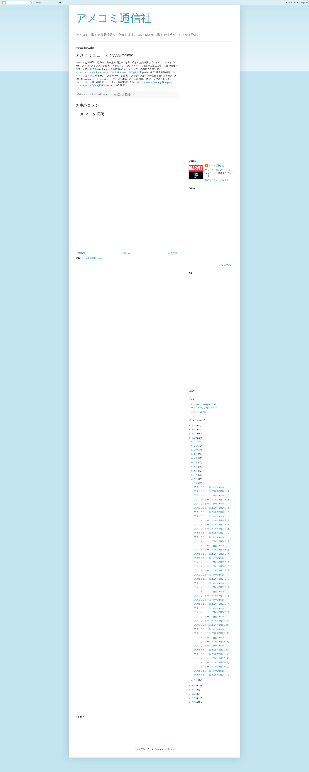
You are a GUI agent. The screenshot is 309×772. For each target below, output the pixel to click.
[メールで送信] (115, 94)
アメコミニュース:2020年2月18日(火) (212, 554)
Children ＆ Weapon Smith (204, 404)
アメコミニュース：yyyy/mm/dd (209, 487)
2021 (194, 433)
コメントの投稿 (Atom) (92, 258)
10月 (196, 450)
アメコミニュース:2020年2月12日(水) (212, 595)
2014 (194, 702)
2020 (194, 438)
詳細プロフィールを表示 (217, 180)
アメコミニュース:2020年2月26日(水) (212, 508)
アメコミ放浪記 (198, 411)
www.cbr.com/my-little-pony (158, 82)
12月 (196, 441)
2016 (194, 694)
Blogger (170, 749)
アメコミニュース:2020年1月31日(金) (212, 675)
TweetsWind (225, 265)
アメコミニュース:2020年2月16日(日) (212, 566)
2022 (194, 429)
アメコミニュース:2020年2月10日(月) (212, 612)
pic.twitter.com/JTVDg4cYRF (127, 72)
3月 (196, 479)
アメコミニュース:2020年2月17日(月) (212, 562)
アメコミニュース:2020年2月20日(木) (212, 541)
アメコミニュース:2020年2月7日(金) (211, 633)
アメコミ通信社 (114, 18)
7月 (196, 462)
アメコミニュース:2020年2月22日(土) (212, 528)
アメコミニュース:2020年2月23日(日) (212, 524)
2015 (194, 698)
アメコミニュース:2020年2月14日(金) (212, 579)
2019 (194, 685)
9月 (196, 454)
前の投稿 (172, 253)
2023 (194, 425)
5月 (196, 471)
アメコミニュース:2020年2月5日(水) (211, 650)
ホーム (127, 253)
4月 (196, 475)
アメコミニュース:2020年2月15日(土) (212, 570)
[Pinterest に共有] (129, 94)
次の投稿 (81, 253)
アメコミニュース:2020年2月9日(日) (211, 620)
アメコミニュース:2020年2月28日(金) (212, 491)
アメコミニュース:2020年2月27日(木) (212, 499)
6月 (196, 466)
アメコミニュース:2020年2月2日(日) (211, 662)
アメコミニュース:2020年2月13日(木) (212, 587)
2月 (196, 483)
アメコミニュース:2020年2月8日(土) (211, 625)
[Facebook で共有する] (126, 94)
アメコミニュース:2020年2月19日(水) (212, 549)
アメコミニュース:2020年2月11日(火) (212, 604)
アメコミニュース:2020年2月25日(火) (212, 512)
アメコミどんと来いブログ (204, 408)
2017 (194, 689)
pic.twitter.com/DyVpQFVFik (90, 85)
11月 (196, 446)
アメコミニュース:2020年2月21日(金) (212, 533)
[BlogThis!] (119, 94)
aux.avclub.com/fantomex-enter (92, 72)
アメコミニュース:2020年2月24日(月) (212, 520)
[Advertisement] (127, 222)
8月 (196, 458)
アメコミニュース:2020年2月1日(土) (211, 666)
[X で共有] (122, 94)
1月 (196, 680)
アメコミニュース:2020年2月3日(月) (211, 658)
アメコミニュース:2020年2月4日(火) (211, 654)
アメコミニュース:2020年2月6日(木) (211, 641)
